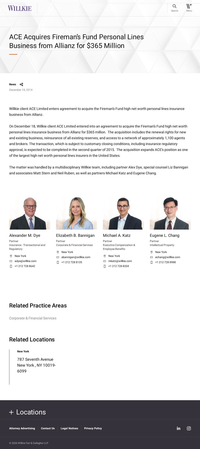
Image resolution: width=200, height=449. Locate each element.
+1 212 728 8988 (165, 262)
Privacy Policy (93, 428)
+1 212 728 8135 (72, 262)
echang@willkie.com (167, 257)
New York (20, 256)
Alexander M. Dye (24, 236)
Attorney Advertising (22, 428)
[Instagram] (189, 428)
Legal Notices (69, 428)
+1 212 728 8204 (118, 266)
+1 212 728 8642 (25, 266)
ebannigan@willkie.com (76, 257)
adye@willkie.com (25, 261)
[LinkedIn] (179, 428)
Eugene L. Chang (164, 236)
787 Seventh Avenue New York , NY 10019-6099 (36, 365)
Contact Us (48, 428)
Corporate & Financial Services (32, 318)
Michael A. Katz (116, 236)
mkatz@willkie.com (120, 261)
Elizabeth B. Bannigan (75, 236)
